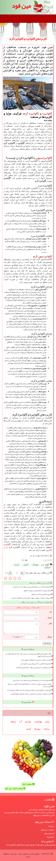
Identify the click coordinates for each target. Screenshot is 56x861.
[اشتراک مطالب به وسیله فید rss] (10, 578)
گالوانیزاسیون (44, 158)
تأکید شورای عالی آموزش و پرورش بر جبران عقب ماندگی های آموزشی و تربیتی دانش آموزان (28, 655)
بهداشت (38, 721)
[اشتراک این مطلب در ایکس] (19, 578)
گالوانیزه (47, 113)
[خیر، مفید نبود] (10, 573)
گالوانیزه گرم (31, 113)
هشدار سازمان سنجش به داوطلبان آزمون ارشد (36, 660)
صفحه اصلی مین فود (14, 788)
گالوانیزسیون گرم (42, 256)
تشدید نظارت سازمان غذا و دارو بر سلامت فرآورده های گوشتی (31, 694)
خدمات (48, 567)
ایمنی (26, 565)
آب (20, 721)
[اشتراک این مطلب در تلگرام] (15, 578)
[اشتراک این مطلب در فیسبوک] (6, 578)
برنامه (46, 728)
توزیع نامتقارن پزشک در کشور (41, 594)
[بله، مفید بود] (22, 573)
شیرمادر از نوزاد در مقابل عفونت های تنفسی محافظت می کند (31, 598)
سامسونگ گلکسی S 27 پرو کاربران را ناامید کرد (35, 663)
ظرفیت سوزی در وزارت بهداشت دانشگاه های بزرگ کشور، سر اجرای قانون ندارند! (29, 685)
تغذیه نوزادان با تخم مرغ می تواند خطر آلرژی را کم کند (33, 667)
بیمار (47, 721)
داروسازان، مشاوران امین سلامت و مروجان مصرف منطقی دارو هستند (29, 690)
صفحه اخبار (27, 784)
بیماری (28, 721)
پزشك (13, 721)
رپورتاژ (35, 565)
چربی (16, 565)
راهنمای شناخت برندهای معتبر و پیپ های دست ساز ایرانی (32, 586)
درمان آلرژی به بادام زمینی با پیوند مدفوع (37, 590)
